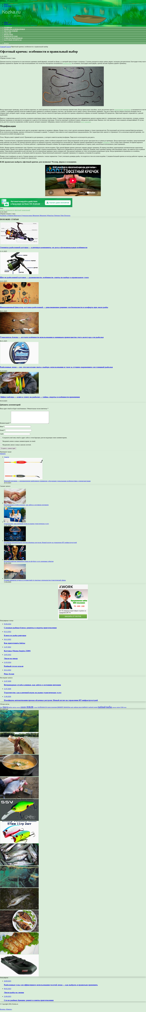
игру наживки (86, 122)
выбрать (14, 707)
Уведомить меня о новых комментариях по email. (19, 441)
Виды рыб (8, 34)
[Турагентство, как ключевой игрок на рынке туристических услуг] (15, 522)
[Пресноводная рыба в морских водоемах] (19, 731)
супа (121, 707)
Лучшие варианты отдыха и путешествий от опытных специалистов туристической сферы (35, 580)
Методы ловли (11, 31)
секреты (114, 707)
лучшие (35, 707)
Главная (2, 47)
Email (2, 430)
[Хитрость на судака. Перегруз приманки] (19, 753)
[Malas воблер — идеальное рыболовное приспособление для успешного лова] (19, 842)
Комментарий (5, 423)
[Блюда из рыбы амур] (19, 953)
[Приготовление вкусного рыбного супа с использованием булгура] (19, 776)
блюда (5, 707)
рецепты (67, 707)
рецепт (60, 707)
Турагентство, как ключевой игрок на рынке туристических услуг (26, 524)
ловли (23, 707)
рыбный (102, 707)
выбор (10, 707)
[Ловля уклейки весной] (19, 865)
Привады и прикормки (14, 29)
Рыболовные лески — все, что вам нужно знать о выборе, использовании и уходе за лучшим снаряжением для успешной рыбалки (56, 367)
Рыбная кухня (11, 36)
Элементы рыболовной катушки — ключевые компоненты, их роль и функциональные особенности (43, 247)
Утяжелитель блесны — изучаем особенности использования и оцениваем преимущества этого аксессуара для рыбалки (52, 337)
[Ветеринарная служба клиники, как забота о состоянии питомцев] (15, 503)
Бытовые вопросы (13, 40)
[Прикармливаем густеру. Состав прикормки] (19, 798)
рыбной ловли (92, 707)
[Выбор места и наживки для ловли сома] (19, 887)
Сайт (1, 434)
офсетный (18, 210)
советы (118, 707)
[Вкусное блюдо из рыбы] (19, 931)
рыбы (109, 706)
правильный (26, 210)
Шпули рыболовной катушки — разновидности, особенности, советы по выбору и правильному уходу (44, 277)
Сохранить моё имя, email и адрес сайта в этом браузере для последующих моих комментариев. (34, 437)
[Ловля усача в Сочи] (19, 909)
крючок (2, 210)
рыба (71, 707)
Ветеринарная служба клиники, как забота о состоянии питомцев (26, 505)
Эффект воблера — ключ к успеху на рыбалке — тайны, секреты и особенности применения (40, 397)
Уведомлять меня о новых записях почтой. (16, 445)
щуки (125, 707)
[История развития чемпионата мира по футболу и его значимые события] (15, 559)
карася (18, 707)
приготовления (52, 707)
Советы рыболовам (13, 38)
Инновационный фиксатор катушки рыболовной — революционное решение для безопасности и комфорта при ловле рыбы (54, 307)
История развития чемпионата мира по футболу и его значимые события (28, 561)
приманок (106, 142)
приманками (67, 63)
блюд (1, 707)
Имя (2, 426)
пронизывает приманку (123, 109)
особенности (9, 210)
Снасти (7, 33)
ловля (29, 706)
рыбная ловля (78, 707)
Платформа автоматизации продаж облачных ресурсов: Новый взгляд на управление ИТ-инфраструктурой (40, 542)
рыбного (85, 707)
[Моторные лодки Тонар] (19, 976)
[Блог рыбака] (11, 19)
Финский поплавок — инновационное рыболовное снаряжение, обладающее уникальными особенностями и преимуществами (47, 481)
